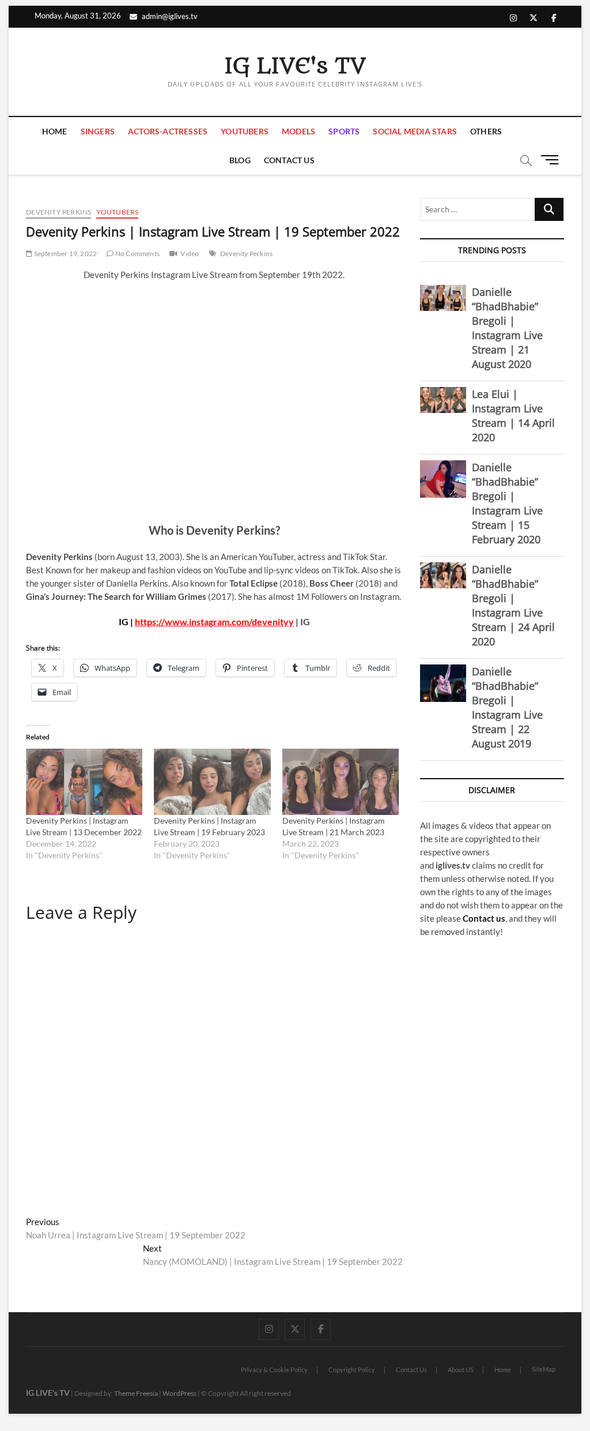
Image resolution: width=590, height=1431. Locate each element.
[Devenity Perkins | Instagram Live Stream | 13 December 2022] (84, 782)
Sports (344, 131)
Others (486, 131)
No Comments (137, 253)
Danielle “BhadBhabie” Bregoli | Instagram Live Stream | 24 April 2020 (513, 605)
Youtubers (244, 131)
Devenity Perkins (58, 212)
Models (298, 131)
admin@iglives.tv (170, 16)
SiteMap (543, 1369)
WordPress (179, 1393)
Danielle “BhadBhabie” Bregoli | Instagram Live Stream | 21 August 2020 (507, 328)
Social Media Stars (415, 131)
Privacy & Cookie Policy (274, 1369)
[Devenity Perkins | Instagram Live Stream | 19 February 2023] (212, 782)
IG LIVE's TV (295, 66)
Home (54, 131)
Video (189, 253)
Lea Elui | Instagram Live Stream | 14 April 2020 (513, 415)
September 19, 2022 (64, 253)
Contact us (484, 918)
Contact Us (289, 160)
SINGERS (98, 131)
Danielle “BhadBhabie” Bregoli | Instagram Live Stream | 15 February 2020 (507, 503)
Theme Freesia (136, 1393)
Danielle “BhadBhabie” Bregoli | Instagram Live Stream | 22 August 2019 (507, 707)
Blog (240, 160)
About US (461, 1369)
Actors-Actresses (167, 131)
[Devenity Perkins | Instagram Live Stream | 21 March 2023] (340, 782)
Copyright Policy (351, 1369)
